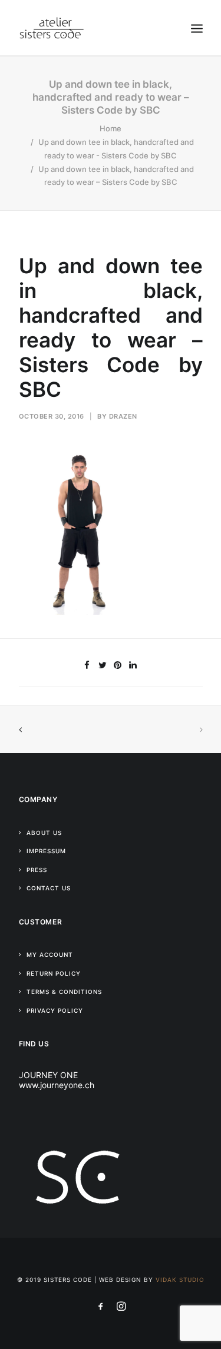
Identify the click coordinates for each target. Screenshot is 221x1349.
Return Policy (54, 973)
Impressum (46, 850)
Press (37, 869)
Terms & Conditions (64, 991)
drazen (123, 416)
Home (110, 128)
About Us (44, 832)
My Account (50, 954)
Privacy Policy (55, 1010)
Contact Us (49, 887)
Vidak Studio (180, 1279)
